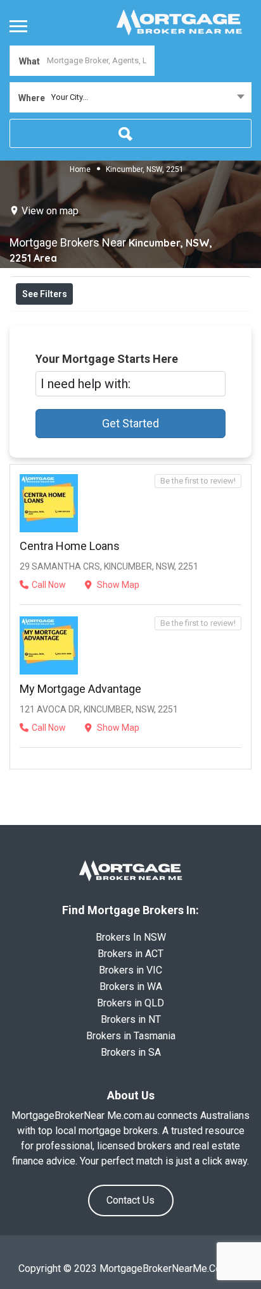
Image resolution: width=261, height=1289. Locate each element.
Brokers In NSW (131, 937)
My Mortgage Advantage (80, 688)
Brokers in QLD (130, 1003)
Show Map (117, 585)
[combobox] (130, 97)
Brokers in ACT (130, 954)
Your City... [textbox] (69, 97)
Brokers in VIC (130, 970)
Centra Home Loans (70, 546)
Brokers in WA (130, 986)
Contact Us (130, 1200)
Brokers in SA (131, 1052)
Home (80, 169)
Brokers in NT (131, 1019)
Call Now (49, 585)
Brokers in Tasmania (130, 1036)
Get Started (130, 423)
